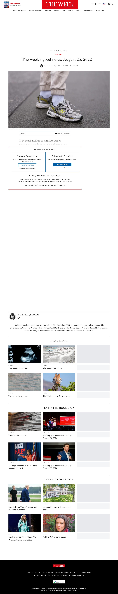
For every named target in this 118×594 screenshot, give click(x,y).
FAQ (49, 575)
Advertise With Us (40, 575)
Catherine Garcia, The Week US (55, 66)
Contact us (61, 185)
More (77, 10)
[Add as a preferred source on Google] (59, 581)
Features (58, 54)
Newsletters (48, 10)
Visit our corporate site (80, 588)
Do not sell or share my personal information (68, 575)
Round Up (64, 50)
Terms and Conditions (61, 572)
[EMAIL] (19, 318)
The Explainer (22, 10)
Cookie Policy (86, 572)
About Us (30, 572)
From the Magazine (67, 10)
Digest (57, 50)
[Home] (14, 10)
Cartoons (56, 10)
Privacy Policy (75, 572)
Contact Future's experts (44, 572)
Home (51, 50)
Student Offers (100, 10)
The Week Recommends (35, 10)
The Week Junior (88, 10)
